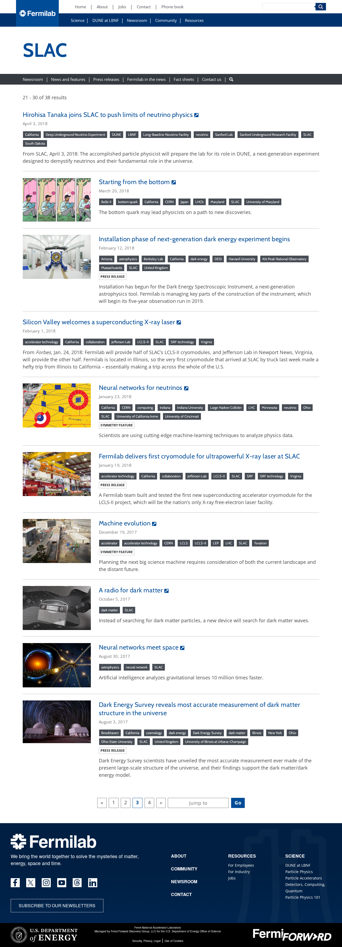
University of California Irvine (137, 416)
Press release (112, 276)
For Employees (241, 865)
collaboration (95, 342)
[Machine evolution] (57, 540)
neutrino (202, 134)
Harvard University (242, 259)
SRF (250, 476)
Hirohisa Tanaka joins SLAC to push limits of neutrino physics (108, 114)
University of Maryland (262, 202)
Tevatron (260, 543)
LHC (251, 407)
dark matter (109, 610)
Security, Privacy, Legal (146, 941)
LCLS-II (143, 342)
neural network (136, 667)
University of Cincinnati (182, 416)
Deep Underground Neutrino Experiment (75, 134)
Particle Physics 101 (302, 897)
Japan (184, 202)
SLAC (307, 134)
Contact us (211, 79)
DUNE (116, 134)
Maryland (217, 202)
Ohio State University (117, 741)
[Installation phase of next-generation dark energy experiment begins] (57, 256)
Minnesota (269, 407)
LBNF (132, 134)
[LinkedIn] (92, 882)
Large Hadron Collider (226, 407)
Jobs (122, 7)
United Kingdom (156, 268)
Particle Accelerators (303, 878)
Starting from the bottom (134, 182)
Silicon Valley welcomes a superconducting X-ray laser (99, 322)
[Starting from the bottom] (57, 199)
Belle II (106, 202)
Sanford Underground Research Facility (268, 134)
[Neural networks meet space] (57, 664)
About (102, 7)
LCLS (184, 543)
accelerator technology (41, 342)
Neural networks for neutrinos (140, 387)
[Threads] (77, 882)
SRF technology (182, 342)
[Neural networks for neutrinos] (57, 405)
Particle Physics (299, 871)
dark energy (199, 259)
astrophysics (128, 259)
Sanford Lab (224, 134)
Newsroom (137, 20)
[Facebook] (15, 882)
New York (275, 733)
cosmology (154, 733)
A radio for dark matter (131, 590)
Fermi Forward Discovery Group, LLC (133, 931)
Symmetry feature (116, 425)
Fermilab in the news (146, 79)
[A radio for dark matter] (57, 607)
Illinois (256, 733)
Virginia (206, 342)
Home (80, 7)
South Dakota (35, 143)
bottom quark (128, 202)
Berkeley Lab (153, 259)
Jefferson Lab (120, 342)
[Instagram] (46, 882)
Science (77, 20)
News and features (68, 79)
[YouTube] (61, 882)
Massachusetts (111, 268)
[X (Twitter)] (30, 882)
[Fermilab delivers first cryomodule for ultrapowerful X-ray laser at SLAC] (57, 473)
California (32, 134)
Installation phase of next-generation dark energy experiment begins (194, 239)
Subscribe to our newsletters (57, 905)
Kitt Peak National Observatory (284, 259)
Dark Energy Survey (207, 733)
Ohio (306, 407)
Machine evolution (124, 523)
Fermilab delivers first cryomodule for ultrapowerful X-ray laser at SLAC (199, 456)
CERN (169, 202)
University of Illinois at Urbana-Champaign (215, 741)
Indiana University (190, 407)
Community (166, 20)
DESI (218, 259)
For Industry (239, 871)
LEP (216, 543)
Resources (194, 20)
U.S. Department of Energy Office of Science (193, 931)
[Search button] (231, 79)
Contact (144, 7)
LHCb (199, 202)
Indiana (165, 407)
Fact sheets (184, 79)
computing (145, 407)
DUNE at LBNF (105, 20)
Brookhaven (110, 733)
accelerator (109, 543)
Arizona (106, 259)
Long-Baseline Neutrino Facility (166, 134)
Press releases (106, 79)
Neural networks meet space (138, 647)
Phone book (172, 7)
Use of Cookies (174, 941)
